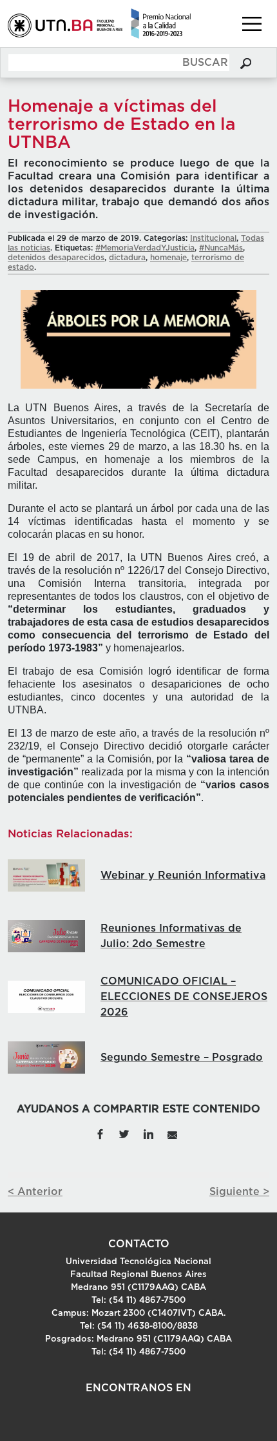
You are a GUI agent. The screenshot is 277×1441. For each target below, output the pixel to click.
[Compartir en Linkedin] (148, 1134)
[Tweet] (124, 1134)
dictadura (127, 257)
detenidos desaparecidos (56, 257)
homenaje (168, 257)
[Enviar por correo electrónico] (172, 1134)
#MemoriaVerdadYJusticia (145, 248)
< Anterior (35, 1192)
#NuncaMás (221, 248)
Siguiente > (239, 1192)
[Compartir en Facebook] (100, 1134)
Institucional (213, 238)
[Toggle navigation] (251, 24)
